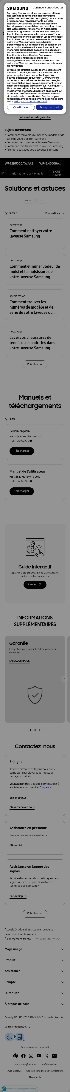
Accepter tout (49, 107)
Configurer (20, 107)
